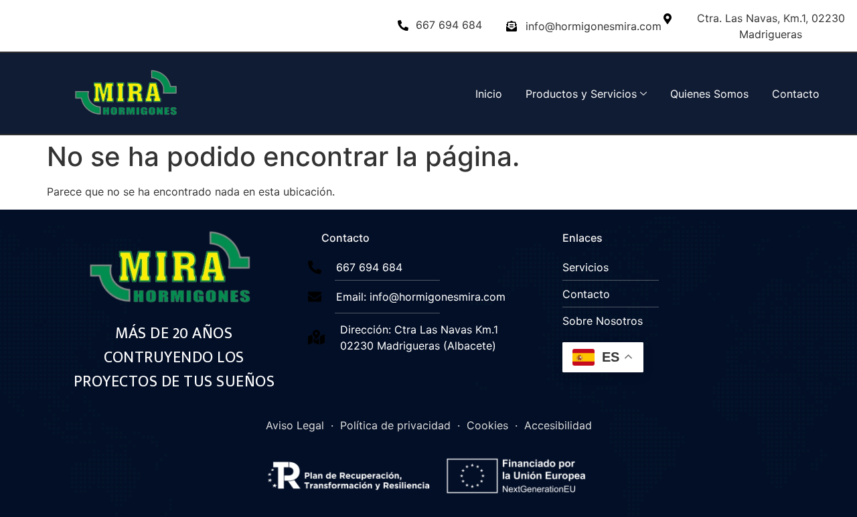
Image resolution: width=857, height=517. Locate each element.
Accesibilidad (558, 425)
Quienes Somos (709, 93)
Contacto (796, 93)
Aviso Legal (295, 425)
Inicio (488, 93)
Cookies (487, 425)
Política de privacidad (395, 425)
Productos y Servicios (581, 93)
